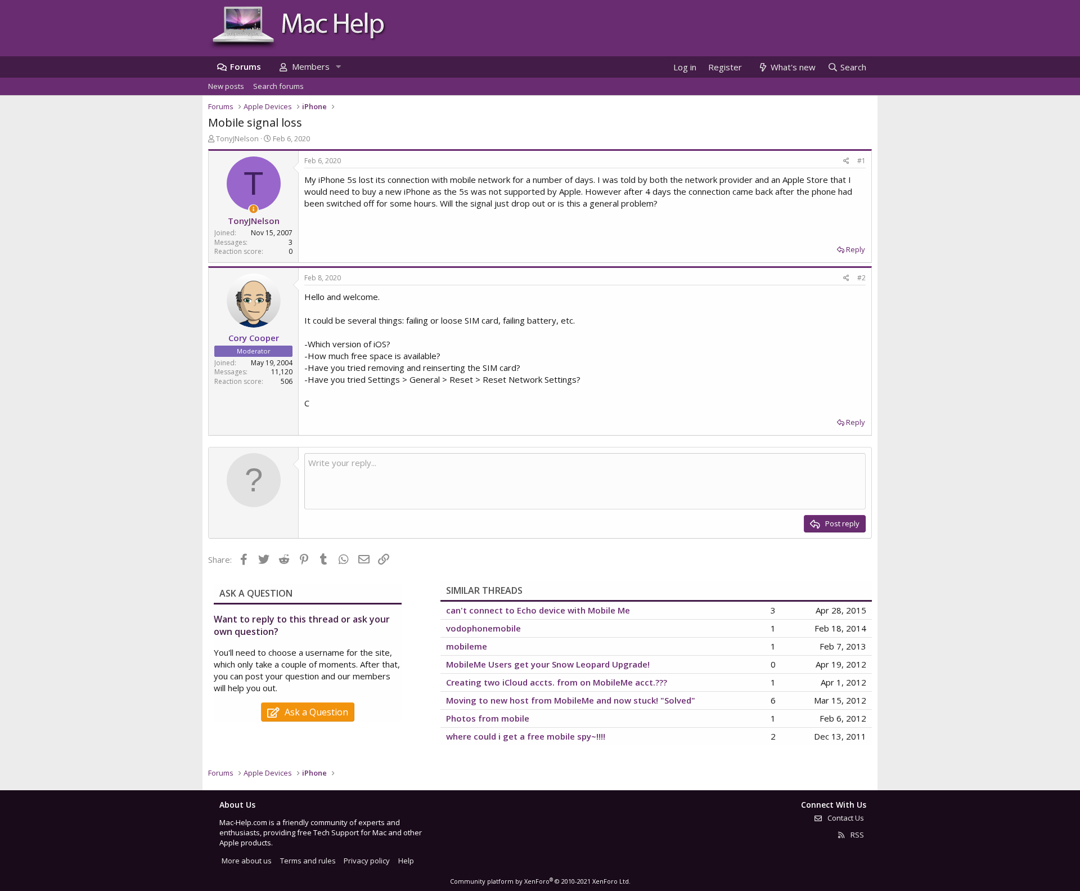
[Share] (846, 161)
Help (406, 861)
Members (311, 66)
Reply (855, 249)
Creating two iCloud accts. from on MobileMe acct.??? (556, 682)
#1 (861, 160)
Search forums (278, 86)
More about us (247, 861)
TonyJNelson (237, 138)
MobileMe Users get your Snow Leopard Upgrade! (548, 664)
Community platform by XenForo (540, 881)
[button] (338, 66)
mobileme (466, 646)
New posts (226, 86)
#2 (861, 278)
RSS (856, 835)
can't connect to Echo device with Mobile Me (538, 610)
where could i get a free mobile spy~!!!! (525, 736)
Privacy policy (367, 861)
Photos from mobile (487, 718)
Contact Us (845, 818)
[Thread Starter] (253, 209)
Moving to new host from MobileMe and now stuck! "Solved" (570, 700)
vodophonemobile (483, 628)
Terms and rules (308, 861)
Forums (245, 66)
